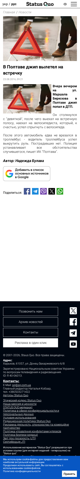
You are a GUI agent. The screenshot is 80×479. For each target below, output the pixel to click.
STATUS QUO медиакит (18, 407)
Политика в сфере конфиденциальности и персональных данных (31, 412)
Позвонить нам (30, 311)
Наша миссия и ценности (20, 403)
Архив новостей (31, 322)
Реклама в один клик (31, 343)
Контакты (10, 381)
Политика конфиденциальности (22, 471)
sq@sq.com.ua (21, 385)
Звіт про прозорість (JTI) (19, 438)
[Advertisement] (40, 241)
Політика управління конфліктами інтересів (32, 431)
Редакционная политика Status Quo (27, 421)
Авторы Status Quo (15, 395)
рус (13, 4)
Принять (69, 474)
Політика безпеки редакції (20, 434)
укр (5, 4)
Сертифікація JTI (14, 441)
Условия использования (19, 417)
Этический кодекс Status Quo (22, 400)
